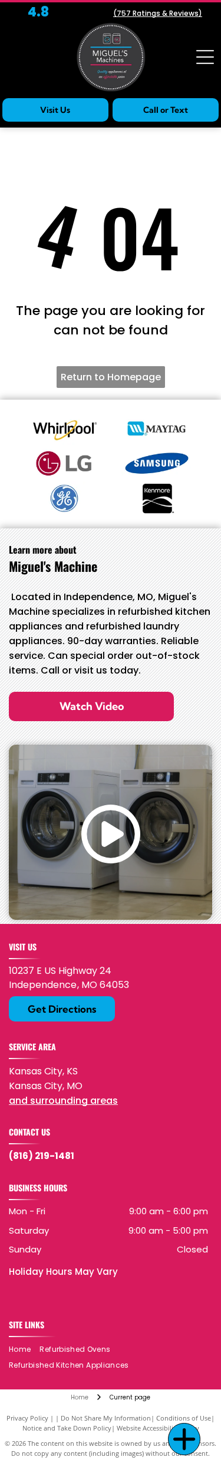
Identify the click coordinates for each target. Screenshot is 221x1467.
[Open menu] (205, 57)
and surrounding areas (63, 1100)
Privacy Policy (27, 1418)
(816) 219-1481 (41, 1156)
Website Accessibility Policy (158, 1428)
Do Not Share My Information (106, 1418)
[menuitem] (24, 1350)
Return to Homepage (111, 377)
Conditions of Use (183, 1418)
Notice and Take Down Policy (66, 1428)
